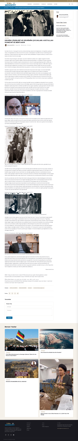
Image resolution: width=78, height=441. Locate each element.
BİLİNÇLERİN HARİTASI (61, 25)
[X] (69, 1)
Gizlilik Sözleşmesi (45, 426)
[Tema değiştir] (69, 4)
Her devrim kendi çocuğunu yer (39, 287)
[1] (21, 123)
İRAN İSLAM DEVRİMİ (22, 287)
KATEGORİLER (36, 4)
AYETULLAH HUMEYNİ (13, 287)
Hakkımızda (29, 428)
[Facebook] (67, 1)
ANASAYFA (30, 4)
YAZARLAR (44, 4)
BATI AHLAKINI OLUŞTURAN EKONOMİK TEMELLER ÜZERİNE (62, 36)
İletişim (28, 429)
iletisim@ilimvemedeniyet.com (63, 428)
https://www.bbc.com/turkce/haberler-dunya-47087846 (17, 276)
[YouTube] (72, 1)
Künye (43, 424)
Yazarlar (28, 426)
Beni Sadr (30, 287)
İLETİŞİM (55, 4)
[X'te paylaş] (12, 293)
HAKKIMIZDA (49, 4)
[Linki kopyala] (18, 293)
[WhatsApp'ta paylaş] (15, 293)
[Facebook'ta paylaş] (9, 293)
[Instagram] (70, 1)
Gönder (9, 317)
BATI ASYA (11, 7)
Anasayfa (6, 7)
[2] (13, 230)
